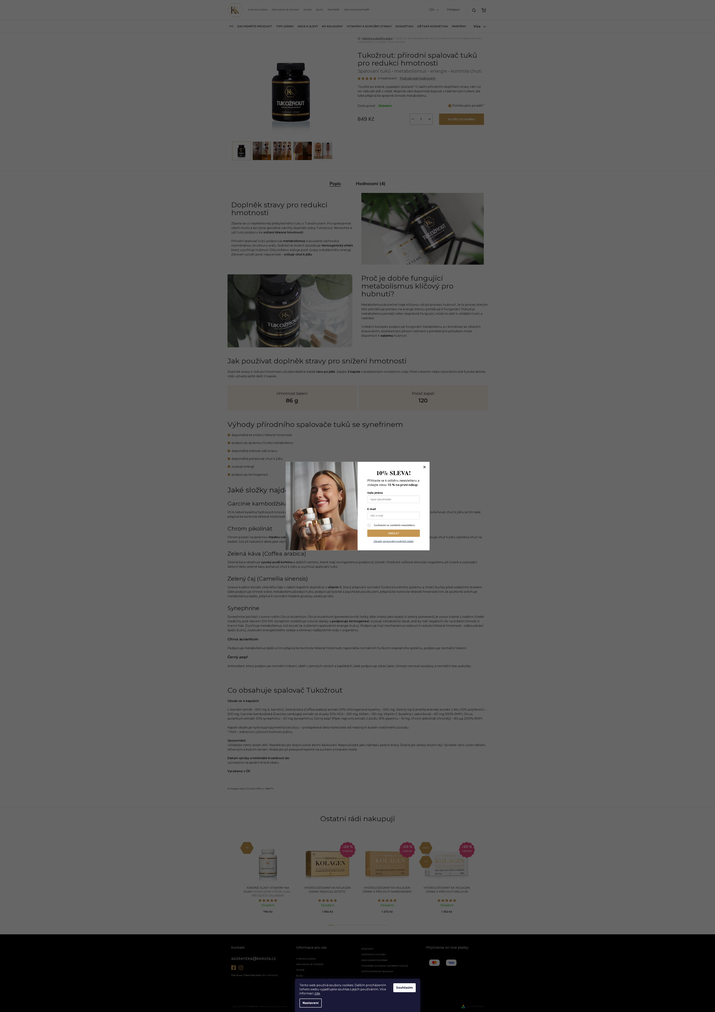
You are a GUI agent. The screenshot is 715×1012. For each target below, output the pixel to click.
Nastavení (311, 1003)
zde (317, 993)
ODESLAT (393, 533)
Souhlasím (404, 987)
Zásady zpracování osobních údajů (393, 541)
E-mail (371, 509)
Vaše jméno (375, 493)
